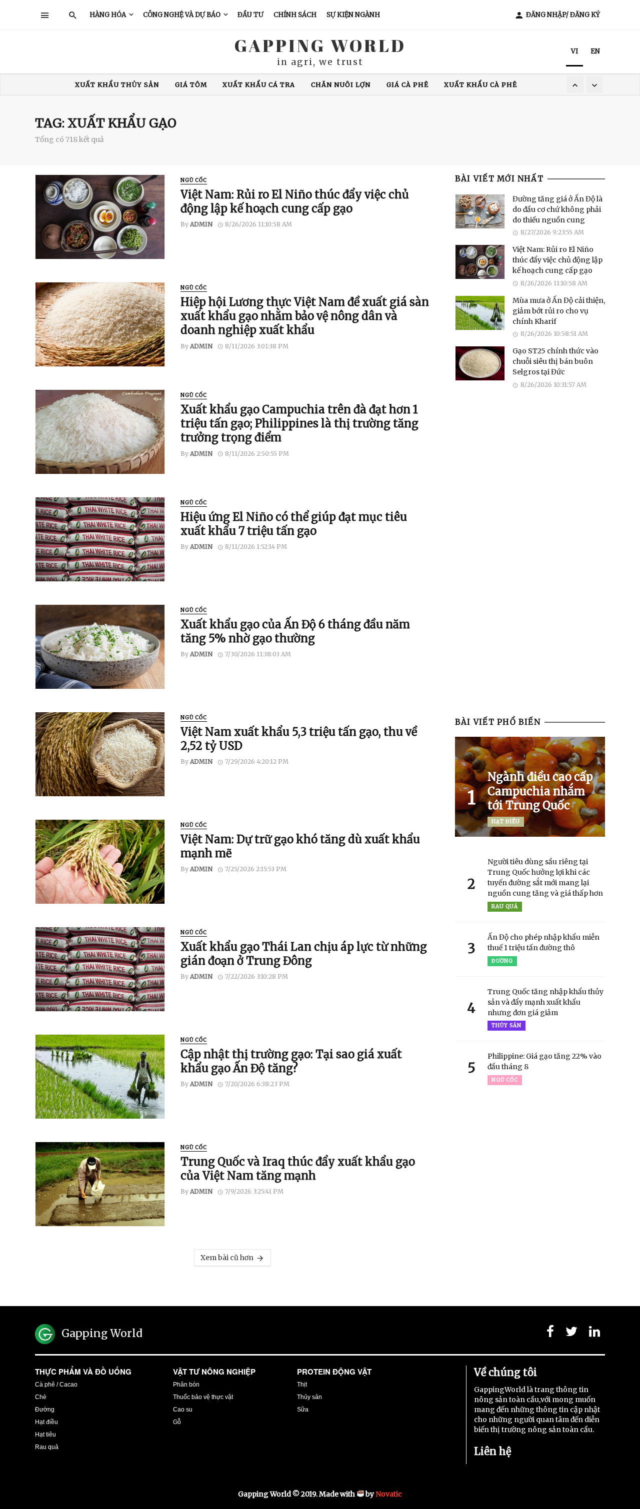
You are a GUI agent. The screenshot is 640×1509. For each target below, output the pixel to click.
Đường (502, 961)
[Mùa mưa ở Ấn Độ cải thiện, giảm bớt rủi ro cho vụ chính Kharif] (480, 312)
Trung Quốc (163, 84)
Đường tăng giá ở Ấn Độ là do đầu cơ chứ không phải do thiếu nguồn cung (557, 209)
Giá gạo (257, 84)
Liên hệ (492, 1451)
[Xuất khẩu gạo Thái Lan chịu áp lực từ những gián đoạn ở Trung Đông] (100, 969)
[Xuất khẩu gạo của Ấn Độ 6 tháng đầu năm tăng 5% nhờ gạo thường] (100, 646)
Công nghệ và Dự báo (181, 14)
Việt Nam (435, 84)
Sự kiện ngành (353, 14)
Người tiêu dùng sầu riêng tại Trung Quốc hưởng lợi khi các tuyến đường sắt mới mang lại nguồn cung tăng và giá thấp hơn (545, 877)
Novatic (389, 1494)
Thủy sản (507, 1025)
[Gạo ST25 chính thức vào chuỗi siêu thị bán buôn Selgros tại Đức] (480, 363)
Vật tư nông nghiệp (214, 1371)
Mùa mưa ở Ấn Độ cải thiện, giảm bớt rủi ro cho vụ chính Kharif (558, 311)
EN (595, 51)
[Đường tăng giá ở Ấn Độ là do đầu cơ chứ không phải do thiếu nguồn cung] (480, 211)
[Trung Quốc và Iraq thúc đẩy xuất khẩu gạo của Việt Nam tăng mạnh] (100, 1184)
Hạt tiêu (45, 1434)
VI (574, 51)
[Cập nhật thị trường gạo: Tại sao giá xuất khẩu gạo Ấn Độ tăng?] (100, 1076)
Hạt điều (506, 821)
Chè (40, 1397)
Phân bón (186, 1384)
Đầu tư (251, 14)
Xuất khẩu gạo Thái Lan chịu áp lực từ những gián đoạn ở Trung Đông (303, 954)
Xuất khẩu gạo (319, 84)
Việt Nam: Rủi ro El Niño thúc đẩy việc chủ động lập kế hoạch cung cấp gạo (294, 201)
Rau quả (505, 906)
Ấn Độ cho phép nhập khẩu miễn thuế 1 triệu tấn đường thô (544, 942)
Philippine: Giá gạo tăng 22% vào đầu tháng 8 (545, 1061)
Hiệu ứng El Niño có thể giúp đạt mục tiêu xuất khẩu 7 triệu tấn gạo (293, 524)
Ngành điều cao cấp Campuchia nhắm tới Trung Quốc (540, 791)
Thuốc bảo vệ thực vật (203, 1397)
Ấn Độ (215, 84)
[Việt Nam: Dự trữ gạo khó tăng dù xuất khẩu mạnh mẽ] (100, 861)
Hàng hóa (108, 14)
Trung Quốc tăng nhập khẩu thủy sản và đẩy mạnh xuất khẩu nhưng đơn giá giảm (546, 1002)
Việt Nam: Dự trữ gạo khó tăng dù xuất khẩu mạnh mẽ (300, 846)
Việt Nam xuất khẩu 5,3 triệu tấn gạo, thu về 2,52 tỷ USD (298, 739)
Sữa (302, 1409)
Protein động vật (334, 1371)
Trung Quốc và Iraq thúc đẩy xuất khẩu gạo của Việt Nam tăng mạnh (297, 1169)
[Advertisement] (530, 560)
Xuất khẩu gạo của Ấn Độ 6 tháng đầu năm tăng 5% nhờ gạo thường (295, 631)
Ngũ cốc (193, 180)
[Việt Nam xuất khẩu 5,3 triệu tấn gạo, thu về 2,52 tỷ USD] (100, 754)
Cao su (182, 1409)
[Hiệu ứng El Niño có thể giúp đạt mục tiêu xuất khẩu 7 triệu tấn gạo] (100, 539)
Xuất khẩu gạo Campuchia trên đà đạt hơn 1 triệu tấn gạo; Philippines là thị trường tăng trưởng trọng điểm (299, 423)
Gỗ (177, 1422)
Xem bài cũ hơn (227, 1257)
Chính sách (295, 14)
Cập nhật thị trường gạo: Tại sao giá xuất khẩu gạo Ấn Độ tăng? (291, 1061)
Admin (201, 224)
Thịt (302, 1384)
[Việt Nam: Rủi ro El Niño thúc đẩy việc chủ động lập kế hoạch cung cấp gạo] (100, 216)
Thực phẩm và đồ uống (83, 1371)
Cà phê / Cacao (56, 1384)
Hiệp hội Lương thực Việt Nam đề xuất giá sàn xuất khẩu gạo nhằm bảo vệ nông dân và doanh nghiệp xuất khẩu (304, 316)
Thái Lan (384, 84)
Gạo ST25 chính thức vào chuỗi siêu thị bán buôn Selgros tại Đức (555, 361)
